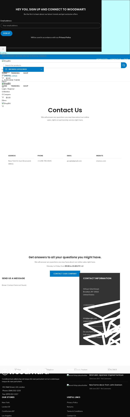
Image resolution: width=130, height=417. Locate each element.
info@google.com (90, 318)
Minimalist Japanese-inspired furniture (106, 375)
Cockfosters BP (8, 411)
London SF (6, 407)
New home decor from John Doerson (105, 385)
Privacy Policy (65, 37)
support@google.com (91, 321)
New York (6, 402)
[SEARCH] (124, 65)
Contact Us (71, 415)
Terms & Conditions (75, 411)
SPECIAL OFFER (10, 76)
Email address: (6, 21)
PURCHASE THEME (12, 80)
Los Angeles (7, 415)
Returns (70, 407)
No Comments (106, 379)
